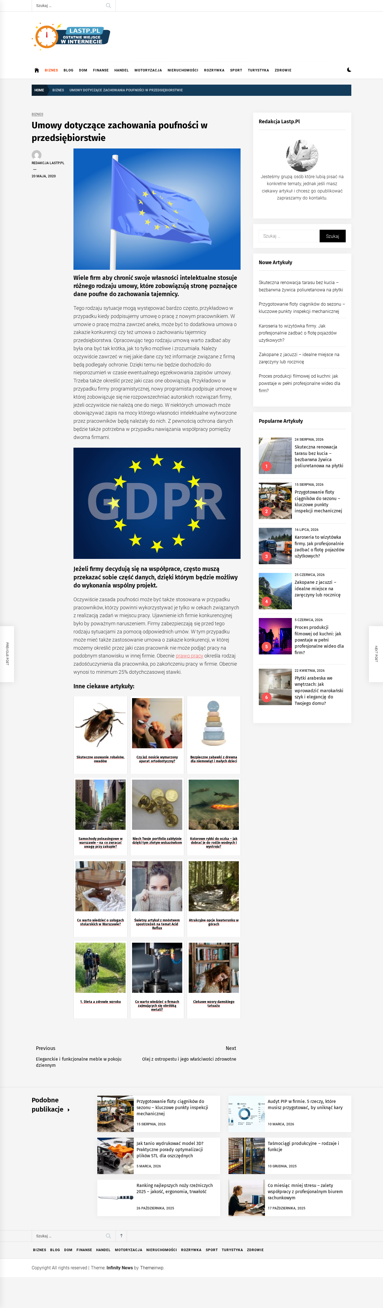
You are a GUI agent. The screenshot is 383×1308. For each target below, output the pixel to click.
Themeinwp (151, 1267)
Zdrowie (283, 70)
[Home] (37, 70)
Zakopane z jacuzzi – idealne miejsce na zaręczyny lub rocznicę (318, 589)
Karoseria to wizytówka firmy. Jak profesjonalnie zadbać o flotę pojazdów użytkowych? (298, 333)
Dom (83, 70)
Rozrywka (214, 70)
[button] (349, 70)
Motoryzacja (148, 70)
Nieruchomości (183, 70)
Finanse (101, 70)
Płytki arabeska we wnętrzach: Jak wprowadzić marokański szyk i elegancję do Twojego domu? (319, 690)
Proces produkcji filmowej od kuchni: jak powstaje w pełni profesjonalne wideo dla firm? (300, 383)
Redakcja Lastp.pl (48, 163)
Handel (121, 70)
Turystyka (258, 70)
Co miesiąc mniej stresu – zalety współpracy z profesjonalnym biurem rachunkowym (305, 1192)
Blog (68, 70)
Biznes (51, 70)
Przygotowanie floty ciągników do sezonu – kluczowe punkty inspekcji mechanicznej (172, 1108)
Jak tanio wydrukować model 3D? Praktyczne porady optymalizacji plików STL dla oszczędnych (170, 1150)
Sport (236, 70)
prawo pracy (189, 656)
